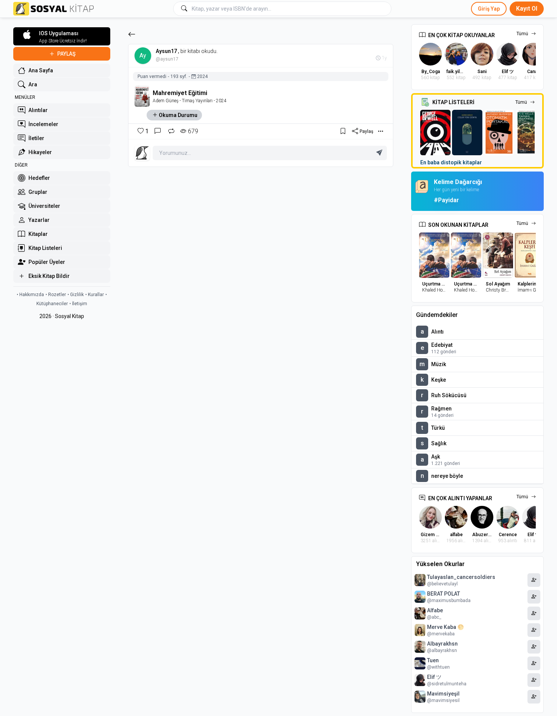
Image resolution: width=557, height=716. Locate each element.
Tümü (522, 33)
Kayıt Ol (526, 8)
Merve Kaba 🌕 (445, 627)
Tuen (433, 660)
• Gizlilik (75, 294)
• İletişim (78, 303)
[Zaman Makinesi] (531, 132)
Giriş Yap (489, 9)
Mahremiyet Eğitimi (180, 93)
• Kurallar (94, 294)
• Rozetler (55, 294)
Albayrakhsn (442, 644)
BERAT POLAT (443, 594)
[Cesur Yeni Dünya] (467, 132)
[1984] (435, 132)
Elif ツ (434, 677)
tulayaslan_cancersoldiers (461, 577)
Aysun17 (166, 51)
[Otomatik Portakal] (499, 132)
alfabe (435, 610)
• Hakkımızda (30, 294)
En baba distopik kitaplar (451, 162)
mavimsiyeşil (443, 694)
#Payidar (446, 200)
